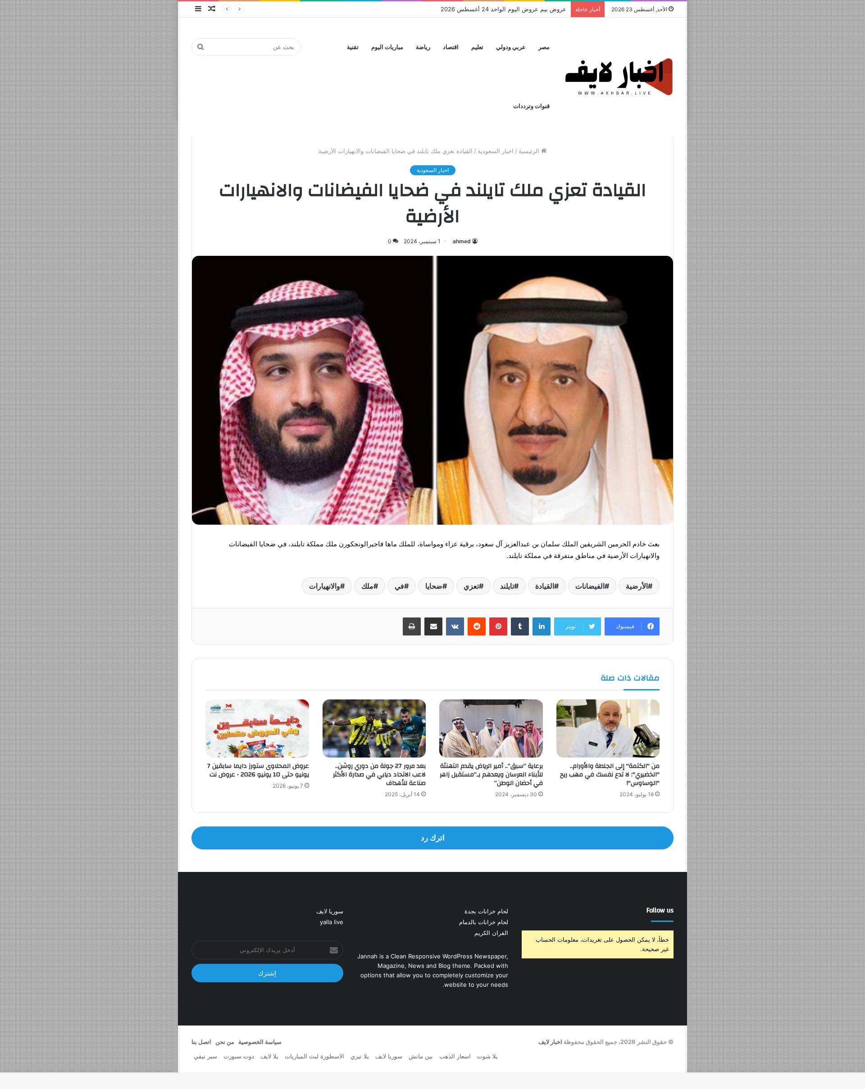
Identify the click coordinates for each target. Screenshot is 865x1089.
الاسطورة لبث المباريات (314, 1056)
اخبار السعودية (496, 150)
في (399, 585)
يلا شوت (487, 1056)
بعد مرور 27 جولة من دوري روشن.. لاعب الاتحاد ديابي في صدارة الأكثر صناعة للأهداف (379, 774)
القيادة (544, 585)
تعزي (471, 585)
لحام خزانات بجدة (486, 911)
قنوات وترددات (531, 106)
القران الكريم (491, 932)
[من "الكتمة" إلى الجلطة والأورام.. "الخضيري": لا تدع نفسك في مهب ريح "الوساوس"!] (608, 728)
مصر (544, 47)
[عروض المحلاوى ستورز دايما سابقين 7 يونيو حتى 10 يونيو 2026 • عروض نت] (257, 728)
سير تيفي (205, 1056)
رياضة (423, 47)
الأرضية (637, 585)
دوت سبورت (238, 1056)
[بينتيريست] (498, 626)
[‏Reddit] (477, 626)
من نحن (224, 1041)
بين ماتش (421, 1056)
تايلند (507, 585)
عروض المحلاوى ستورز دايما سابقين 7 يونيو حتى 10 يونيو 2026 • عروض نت (258, 770)
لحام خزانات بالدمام (483, 922)
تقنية (353, 47)
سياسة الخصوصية (260, 1041)
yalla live (331, 922)
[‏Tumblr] (520, 626)
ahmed (462, 241)
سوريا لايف (329, 911)
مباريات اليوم (387, 47)
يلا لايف (269, 1056)
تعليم (477, 47)
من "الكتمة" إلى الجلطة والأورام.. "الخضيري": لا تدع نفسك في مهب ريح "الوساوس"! (610, 774)
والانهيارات (324, 585)
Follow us (660, 910)
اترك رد (433, 837)
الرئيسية (530, 150)
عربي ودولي (511, 47)
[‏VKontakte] (455, 626)
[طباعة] (412, 626)
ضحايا (433, 585)
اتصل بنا (201, 1041)
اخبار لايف (550, 1041)
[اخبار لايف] (619, 76)
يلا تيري (360, 1056)
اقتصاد (451, 47)
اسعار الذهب (455, 1056)
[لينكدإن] (542, 626)
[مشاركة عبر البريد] (433, 626)
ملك (367, 585)
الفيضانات (590, 585)
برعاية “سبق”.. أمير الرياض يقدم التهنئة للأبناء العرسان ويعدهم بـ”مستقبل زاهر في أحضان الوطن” (491, 774)
